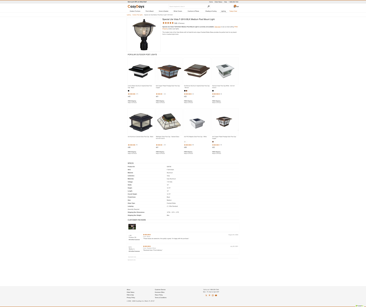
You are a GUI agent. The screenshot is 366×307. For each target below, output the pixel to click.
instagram (212, 295)
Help (225, 2)
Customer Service (160, 289)
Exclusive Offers (159, 292)
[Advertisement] (183, 272)
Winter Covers (178, 11)
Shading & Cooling (211, 11)
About (128, 289)
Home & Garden (163, 11)
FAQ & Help (130, 295)
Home (211, 2)
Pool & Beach (150, 11)
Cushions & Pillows (193, 11)
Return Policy (159, 295)
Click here (217, 27)
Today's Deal (233, 11)
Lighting (223, 11)
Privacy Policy (131, 297)
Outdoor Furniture (135, 11)
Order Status (218, 2)
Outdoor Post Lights (137, 15)
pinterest (209, 295)
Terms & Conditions (161, 297)
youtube (216, 295)
